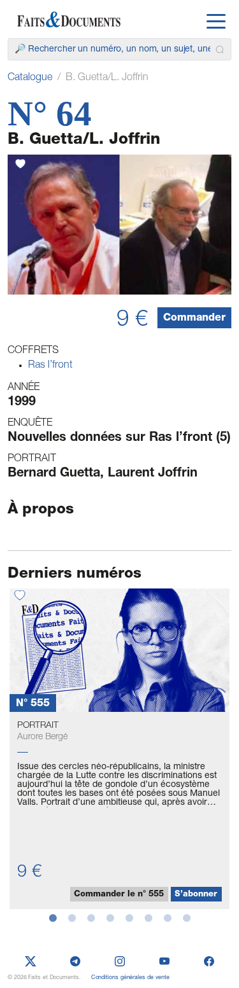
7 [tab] (167, 918)
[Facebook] (209, 962)
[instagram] (119, 962)
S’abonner (196, 895)
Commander (194, 319)
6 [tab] (148, 918)
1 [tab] (53, 918)
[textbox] (112, 49)
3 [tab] (91, 918)
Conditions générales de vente (130, 978)
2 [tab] (72, 918)
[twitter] (30, 962)
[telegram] (75, 962)
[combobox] (119, 49)
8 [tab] (186, 918)
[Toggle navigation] (216, 19)
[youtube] (164, 962)
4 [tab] (110, 918)
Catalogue (30, 78)
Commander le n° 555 (119, 895)
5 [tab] (129, 918)
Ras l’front (50, 366)
